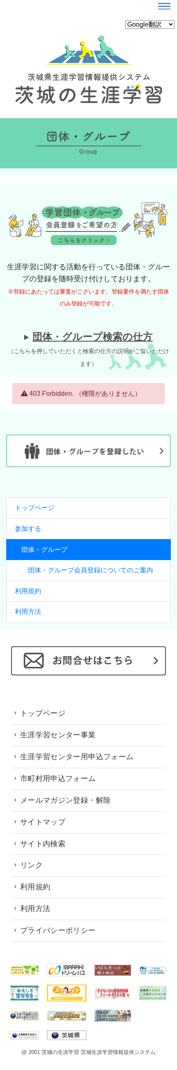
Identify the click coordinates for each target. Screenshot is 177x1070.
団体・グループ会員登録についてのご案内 (90, 570)
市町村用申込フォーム (58, 778)
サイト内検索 (42, 844)
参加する (28, 528)
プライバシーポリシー (58, 930)
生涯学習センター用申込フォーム (76, 757)
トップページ (34, 507)
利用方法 (28, 611)
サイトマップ (42, 822)
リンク (31, 865)
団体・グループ (44, 549)
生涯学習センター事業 (58, 735)
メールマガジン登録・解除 (65, 800)
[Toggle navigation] (164, 6)
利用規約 (28, 591)
